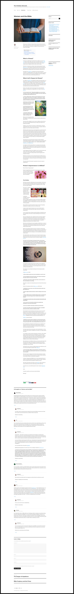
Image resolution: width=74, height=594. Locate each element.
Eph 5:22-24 (26, 272)
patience (28, 445)
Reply (15, 405)
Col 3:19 (24, 315)
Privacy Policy (29, 10)
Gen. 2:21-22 (25, 67)
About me (18, 10)
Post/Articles (23, 10)
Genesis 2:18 (29, 80)
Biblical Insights (16, 48)
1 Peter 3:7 (24, 317)
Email (15, 558)
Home (15, 10)
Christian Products (51, 65)
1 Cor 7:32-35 (41, 447)
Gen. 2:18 (31, 492)
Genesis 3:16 (34, 487)
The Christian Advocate (20, 5)
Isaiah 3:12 (38, 347)
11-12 (25, 238)
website (38, 362)
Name (15, 554)
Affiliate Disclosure (35, 10)
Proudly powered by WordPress (24, 590)
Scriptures (29, 71)
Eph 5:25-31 (36, 286)
